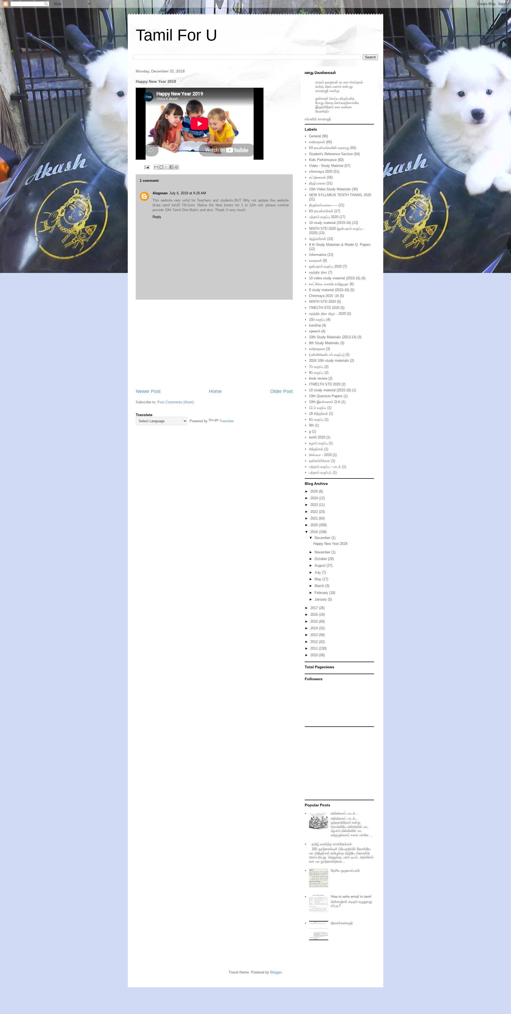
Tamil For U (176, 35)
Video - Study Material (326, 166)
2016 (314, 615)
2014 (314, 628)
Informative (317, 255)
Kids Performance (323, 160)
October (321, 559)
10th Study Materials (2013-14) (332, 337)
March (320, 586)
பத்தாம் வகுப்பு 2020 (323, 217)
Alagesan (160, 193)
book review (318, 378)
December (323, 538)
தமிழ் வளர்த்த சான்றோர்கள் (332, 844)
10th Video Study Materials (330, 189)
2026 (314, 491)
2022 (314, 512)
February (322, 593)
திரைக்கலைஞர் (342, 923)
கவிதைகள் (317, 142)
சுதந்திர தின (318, 272)
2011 (314, 648)
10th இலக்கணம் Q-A (324, 402)
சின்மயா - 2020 (320, 455)
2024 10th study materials (329, 361)
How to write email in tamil (351, 897)
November (323, 552)
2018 (314, 532)
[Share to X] (166, 167)
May (318, 579)
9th (311, 425)
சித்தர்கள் (316, 449)
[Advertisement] (214, 344)
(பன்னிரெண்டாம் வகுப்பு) (326, 355)
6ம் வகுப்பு (316, 419)
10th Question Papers (326, 396)
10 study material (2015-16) (330, 223)
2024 (314, 498)
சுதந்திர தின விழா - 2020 (327, 314)
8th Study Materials (324, 343)
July (318, 572)
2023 (314, 505)
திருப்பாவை (317, 183)
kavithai (315, 325)
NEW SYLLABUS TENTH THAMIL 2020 (340, 195)
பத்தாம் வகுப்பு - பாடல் (325, 467)
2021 (314, 518)
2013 (314, 635)
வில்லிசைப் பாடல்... (344, 813)
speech (314, 331)
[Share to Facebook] (171, 167)
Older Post (281, 391)
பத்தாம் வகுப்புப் (320, 472)
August (321, 566)
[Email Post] (146, 167)
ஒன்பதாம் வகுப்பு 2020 (325, 266)
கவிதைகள (317, 349)
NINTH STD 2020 (322, 302)
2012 (314, 642)
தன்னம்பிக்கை (319, 461)
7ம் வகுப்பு (316, 367)
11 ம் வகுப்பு (317, 408)
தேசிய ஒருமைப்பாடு (345, 870)
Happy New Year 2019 (330, 544)
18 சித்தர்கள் (318, 414)
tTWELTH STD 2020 (324, 384)
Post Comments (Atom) (175, 402)
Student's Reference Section (331, 154)
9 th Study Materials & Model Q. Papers (340, 245)
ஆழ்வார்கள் (317, 239)
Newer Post (148, 391)
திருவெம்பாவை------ (323, 205)
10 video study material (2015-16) (334, 278)
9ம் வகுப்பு (316, 373)
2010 (314, 655)
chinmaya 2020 (320, 172)
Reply (157, 217)
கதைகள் (315, 261)
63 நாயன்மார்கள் (321, 211)
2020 (314, 525)
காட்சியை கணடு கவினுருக (329, 284)
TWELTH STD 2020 (324, 308)
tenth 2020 (317, 437)
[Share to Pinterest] (176, 167)
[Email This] (156, 167)
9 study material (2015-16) (329, 290)
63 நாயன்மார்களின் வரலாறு (329, 148)
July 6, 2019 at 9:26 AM (187, 193)
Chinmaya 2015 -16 (324, 296)
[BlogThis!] (161, 167)
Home (215, 391)
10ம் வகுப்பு (317, 319)
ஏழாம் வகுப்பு (318, 443)
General (315, 136)
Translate (226, 421)
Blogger (276, 972)
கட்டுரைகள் (317, 177)
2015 (314, 621)
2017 (314, 608)
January (321, 599)
